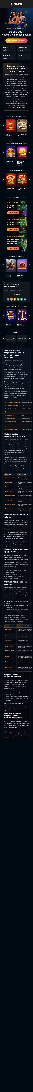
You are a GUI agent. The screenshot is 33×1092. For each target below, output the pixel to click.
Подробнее (16, 294)
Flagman (16, 4)
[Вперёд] (29, 125)
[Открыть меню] (30, 4)
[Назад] (3, 125)
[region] (16, 129)
